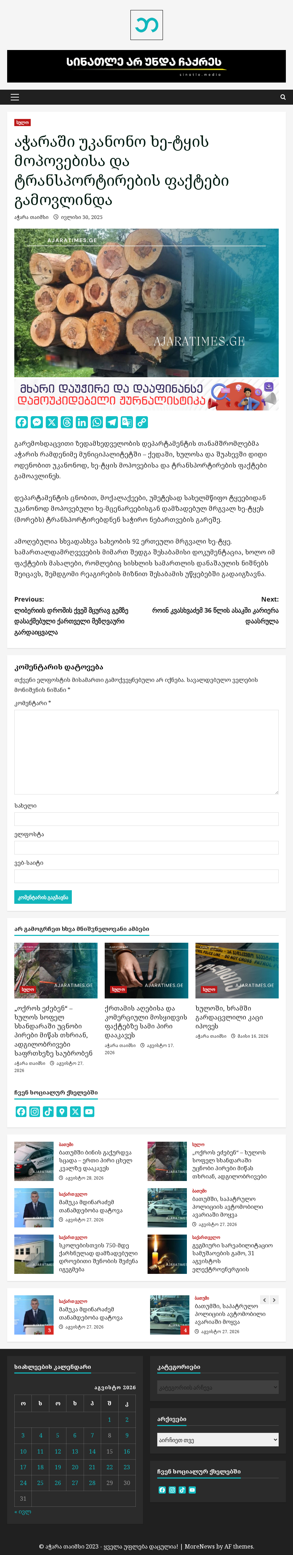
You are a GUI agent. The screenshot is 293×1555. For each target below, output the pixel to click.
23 (127, 1467)
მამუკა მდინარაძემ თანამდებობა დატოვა (34, 1207)
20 (75, 1467)
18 (40, 1467)
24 (23, 1483)
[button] (15, 97)
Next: (215, 610)
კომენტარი (32, 703)
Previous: (71, 615)
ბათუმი (66, 1144)
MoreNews (200, 1546)
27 (75, 1483)
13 (75, 1451)
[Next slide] (274, 1299)
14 (92, 1451)
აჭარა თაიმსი (31, 217)
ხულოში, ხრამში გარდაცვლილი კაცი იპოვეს (229, 1017)
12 (58, 1451)
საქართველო (73, 1194)
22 (109, 1467)
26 (58, 1483)
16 (127, 1451)
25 (40, 1483)
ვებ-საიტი (28, 863)
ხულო (22, 122)
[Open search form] (283, 97)
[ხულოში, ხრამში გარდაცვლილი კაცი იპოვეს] (237, 970)
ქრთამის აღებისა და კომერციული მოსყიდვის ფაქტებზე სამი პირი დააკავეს (146, 1022)
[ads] (146, 394)
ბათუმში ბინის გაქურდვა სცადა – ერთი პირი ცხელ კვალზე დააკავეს (34, 1161)
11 (40, 1451)
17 (23, 1467)
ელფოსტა (29, 834)
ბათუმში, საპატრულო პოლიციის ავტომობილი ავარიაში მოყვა (167, 1207)
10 (23, 1451)
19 (58, 1467)
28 (92, 1483)
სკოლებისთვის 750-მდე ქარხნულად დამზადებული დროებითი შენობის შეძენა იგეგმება (34, 1254)
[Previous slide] (264, 1299)
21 (92, 1467)
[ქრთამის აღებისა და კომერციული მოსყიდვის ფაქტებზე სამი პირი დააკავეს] (146, 970)
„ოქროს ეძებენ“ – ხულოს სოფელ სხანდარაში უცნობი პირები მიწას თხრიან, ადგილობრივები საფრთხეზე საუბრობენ (53, 1030)
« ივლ (22, 1511)
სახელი (25, 805)
